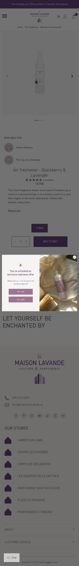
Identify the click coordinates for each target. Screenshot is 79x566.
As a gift (21, 299)
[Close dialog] (74, 257)
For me (20, 291)
